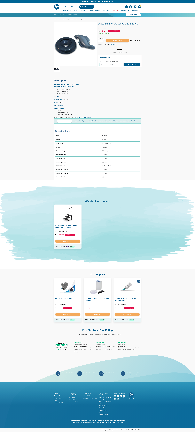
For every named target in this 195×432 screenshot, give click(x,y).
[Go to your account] (130, 7)
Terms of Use (58, 396)
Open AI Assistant (64, 121)
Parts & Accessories (86, 7)
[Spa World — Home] (56, 7)
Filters (75, 10)
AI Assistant (112, 44)
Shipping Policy (58, 402)
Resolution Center (74, 402)
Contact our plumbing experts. (83, 117)
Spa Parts (106, 10)
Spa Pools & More (70, 7)
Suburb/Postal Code (112, 61)
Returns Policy (58, 400)
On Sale (116, 10)
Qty (100, 61)
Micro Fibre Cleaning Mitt (64, 298)
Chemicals (66, 10)
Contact (134, 10)
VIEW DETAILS (109, 1)
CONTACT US (133, 14)
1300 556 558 (87, 396)
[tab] (62, 80)
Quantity (101, 38)
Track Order (72, 399)
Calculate (132, 64)
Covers (84, 10)
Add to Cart (117, 40)
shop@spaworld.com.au (90, 398)
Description (60, 80)
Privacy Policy (58, 398)
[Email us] (115, 396)
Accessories (94, 10)
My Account (125, 10)
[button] (135, 40)
